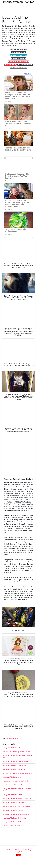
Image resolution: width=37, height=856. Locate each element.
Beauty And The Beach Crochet (12, 810)
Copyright (18, 852)
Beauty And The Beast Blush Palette (14, 818)
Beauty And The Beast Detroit (12, 795)
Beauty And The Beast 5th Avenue (13, 822)
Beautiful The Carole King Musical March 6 (16, 752)
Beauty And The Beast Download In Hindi (15, 761)
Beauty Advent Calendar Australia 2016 (15, 781)
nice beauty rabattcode (18, 58)
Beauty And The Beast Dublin (12, 748)
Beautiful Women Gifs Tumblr (11, 826)
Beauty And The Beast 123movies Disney (15, 814)
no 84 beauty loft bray (18, 52)
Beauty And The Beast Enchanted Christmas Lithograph (16, 790)
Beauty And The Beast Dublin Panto (14, 802)
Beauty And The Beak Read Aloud (13, 769)
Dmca (8, 850)
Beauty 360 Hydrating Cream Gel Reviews (16, 806)
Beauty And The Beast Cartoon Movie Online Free (17, 756)
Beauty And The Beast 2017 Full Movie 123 (16, 799)
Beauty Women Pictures (18, 2)
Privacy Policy (26, 850)
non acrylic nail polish (25, 65)
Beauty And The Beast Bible (11, 777)
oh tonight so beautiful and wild (18, 61)
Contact (15, 850)
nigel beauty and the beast (18, 49)
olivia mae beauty (10, 65)
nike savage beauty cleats (18, 68)
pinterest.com (13, 739)
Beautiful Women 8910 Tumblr (12, 785)
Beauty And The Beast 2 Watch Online (14, 765)
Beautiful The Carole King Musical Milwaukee (17, 773)
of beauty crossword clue (18, 55)
